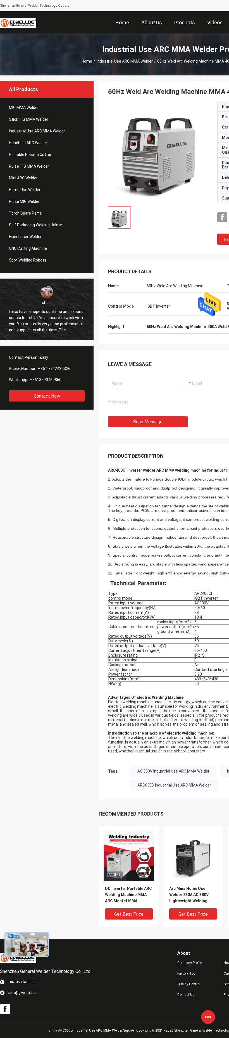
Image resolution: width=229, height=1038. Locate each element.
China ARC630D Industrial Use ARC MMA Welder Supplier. (92, 1030)
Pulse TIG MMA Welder (29, 166)
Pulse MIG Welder (24, 201)
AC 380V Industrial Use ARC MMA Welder (173, 771)
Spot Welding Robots (27, 260)
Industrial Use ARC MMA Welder (125, 61)
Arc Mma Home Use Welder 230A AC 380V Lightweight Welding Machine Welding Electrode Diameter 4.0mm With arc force (189, 895)
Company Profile (189, 963)
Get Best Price (129, 914)
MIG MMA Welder (24, 107)
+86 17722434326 (54, 368)
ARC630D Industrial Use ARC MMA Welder (174, 785)
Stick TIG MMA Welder (28, 119)
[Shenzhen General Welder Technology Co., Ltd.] (18, 22)
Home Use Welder (24, 189)
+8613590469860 (45, 379)
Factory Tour (187, 973)
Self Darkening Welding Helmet (36, 225)
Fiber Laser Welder (25, 236)
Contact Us (185, 995)
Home (87, 61)
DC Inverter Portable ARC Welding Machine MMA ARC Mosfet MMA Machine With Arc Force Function (128, 895)
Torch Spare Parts (25, 213)
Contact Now (47, 396)
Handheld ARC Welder (28, 143)
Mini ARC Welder (23, 178)
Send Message (148, 421)
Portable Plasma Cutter (30, 154)
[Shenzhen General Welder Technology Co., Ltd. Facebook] (222, 217)
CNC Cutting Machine (28, 248)
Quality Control (188, 984)
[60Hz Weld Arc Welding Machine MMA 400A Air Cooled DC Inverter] (158, 151)
